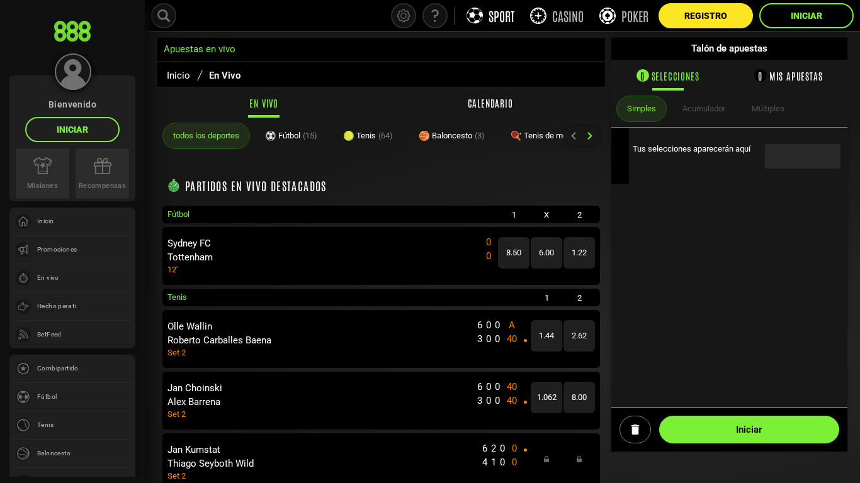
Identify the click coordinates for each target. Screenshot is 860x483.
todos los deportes (206, 135)
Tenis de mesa (556, 135)
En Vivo (263, 103)
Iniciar (72, 130)
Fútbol (297, 135)
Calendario (490, 103)
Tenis (374, 135)
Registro (705, 16)
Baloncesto (458, 135)
